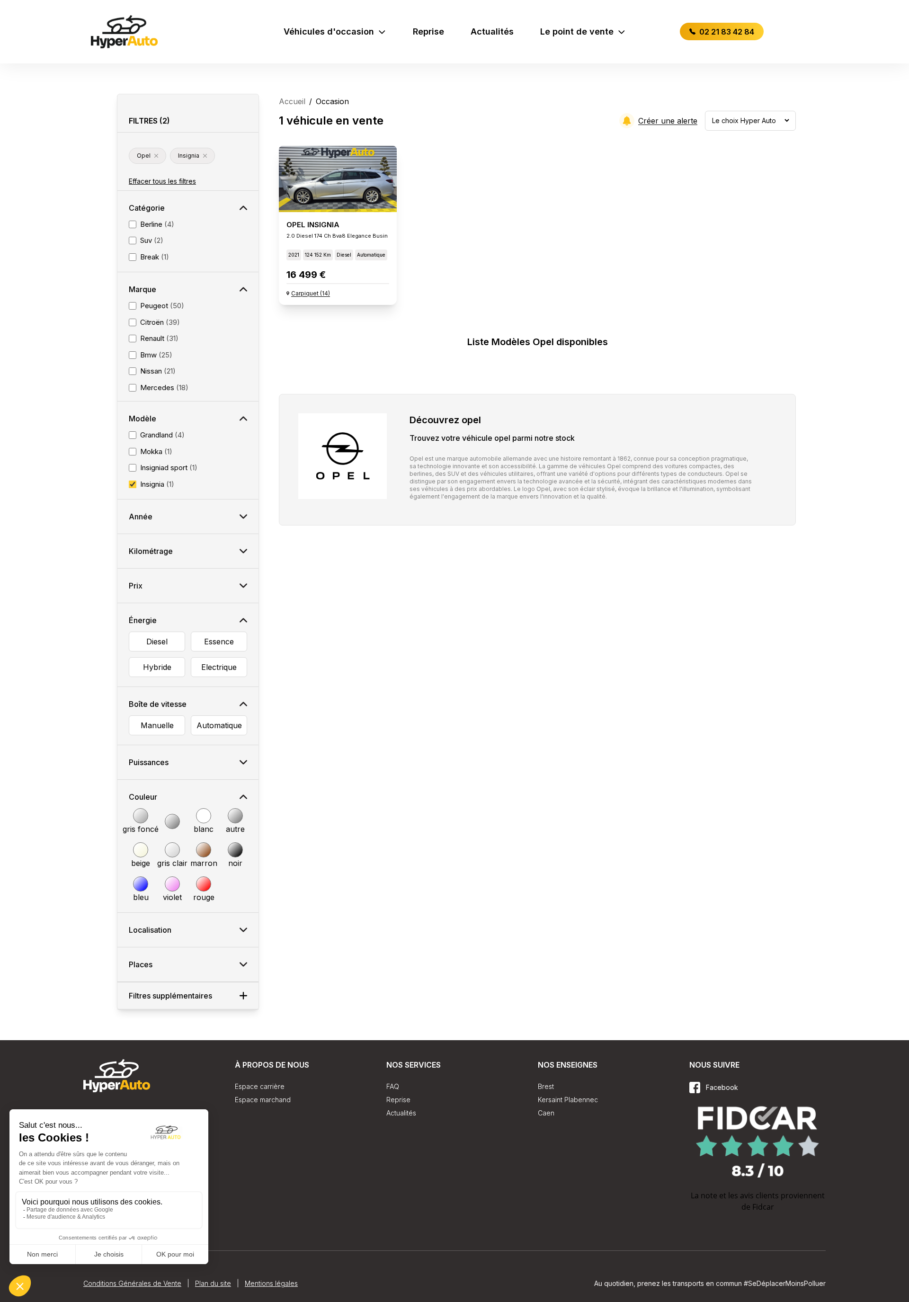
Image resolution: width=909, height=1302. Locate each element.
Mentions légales (271, 1283)
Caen (546, 1113)
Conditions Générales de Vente (132, 1283)
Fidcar (763, 1207)
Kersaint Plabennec (568, 1100)
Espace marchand (263, 1100)
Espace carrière (260, 1086)
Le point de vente (577, 31)
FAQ (392, 1086)
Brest (546, 1086)
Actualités (492, 31)
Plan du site (213, 1283)
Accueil (292, 101)
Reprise (428, 31)
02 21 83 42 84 (725, 31)
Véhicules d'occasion (329, 31)
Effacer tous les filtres (162, 181)
